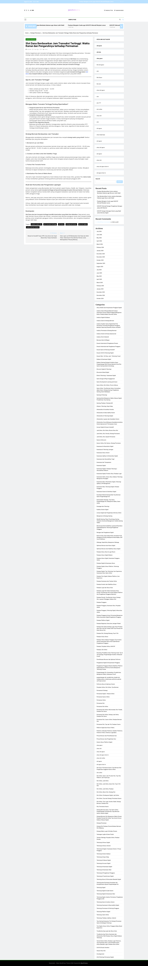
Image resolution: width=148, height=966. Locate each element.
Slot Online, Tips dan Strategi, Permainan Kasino (109, 798)
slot (98, 71)
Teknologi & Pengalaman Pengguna (106, 873)
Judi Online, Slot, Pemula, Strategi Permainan (108, 433)
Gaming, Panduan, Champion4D (105, 403)
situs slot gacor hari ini (103, 166)
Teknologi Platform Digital (103, 911)
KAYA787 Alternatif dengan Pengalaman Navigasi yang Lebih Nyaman (95, 1)
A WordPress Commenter (103, 222)
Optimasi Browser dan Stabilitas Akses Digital (108, 548)
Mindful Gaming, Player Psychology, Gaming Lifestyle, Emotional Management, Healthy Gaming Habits (110, 521)
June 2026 (99, 234)
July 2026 (99, 231)
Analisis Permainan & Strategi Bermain (106, 330)
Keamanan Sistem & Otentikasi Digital (106, 491)
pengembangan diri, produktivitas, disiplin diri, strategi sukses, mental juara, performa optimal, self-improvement (109, 679)
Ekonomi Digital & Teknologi (104, 369)
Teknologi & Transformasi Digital (105, 876)
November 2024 (101, 295)
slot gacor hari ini (101, 173)
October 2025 (100, 260)
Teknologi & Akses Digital (103, 842)
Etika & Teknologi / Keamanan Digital (106, 375)
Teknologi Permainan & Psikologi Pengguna (108, 908)
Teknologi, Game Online (103, 914)
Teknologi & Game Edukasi (103, 854)
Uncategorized (100, 954)
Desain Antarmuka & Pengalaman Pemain (107, 343)
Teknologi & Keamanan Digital (104, 866)
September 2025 (101, 263)
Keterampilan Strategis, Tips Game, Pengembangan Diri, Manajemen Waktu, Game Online (108, 501)
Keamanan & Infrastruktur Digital (105, 446)
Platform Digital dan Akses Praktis (105, 727)
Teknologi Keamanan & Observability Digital (108, 905)
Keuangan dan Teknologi (103, 506)
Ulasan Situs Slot (101, 950)
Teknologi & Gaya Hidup (103, 857)
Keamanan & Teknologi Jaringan (105, 449)
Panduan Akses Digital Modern (104, 555)
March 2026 (100, 244)
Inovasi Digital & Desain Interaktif (105, 427)
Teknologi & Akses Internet (104, 845)
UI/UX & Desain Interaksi (103, 947)
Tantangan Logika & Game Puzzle (105, 834)
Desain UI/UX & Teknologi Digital (105, 353)
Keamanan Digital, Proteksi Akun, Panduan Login (109, 473)
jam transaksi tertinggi (50, 224)
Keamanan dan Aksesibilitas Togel (105, 459)
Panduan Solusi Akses (102, 636)
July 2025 (99, 269)
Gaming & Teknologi (102, 395)
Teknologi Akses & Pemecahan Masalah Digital (109, 879)
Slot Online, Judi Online (103, 780)
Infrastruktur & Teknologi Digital (105, 416)
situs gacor (99, 745)
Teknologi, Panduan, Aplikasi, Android (106, 918)
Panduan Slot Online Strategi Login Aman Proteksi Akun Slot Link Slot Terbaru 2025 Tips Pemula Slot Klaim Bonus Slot (110, 628)
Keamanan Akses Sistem (103, 452)
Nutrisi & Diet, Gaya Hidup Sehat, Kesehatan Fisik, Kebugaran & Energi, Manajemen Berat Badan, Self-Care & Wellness (109, 537)
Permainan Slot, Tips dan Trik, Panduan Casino (109, 724)
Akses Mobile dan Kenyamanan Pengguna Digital (109, 307)
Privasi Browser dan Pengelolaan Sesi (106, 739)
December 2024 (101, 292)
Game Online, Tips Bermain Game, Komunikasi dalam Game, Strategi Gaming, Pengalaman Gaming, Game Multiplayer (108, 390)
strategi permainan (71, 224)
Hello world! (115, 222)
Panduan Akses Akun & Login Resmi (106, 552)
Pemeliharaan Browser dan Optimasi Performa (108, 659)
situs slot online (101, 758)
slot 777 (99, 103)
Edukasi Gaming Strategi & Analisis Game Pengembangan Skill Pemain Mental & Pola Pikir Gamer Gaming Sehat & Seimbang (109, 364)
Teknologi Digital (101, 887)
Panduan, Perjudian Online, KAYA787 (106, 646)
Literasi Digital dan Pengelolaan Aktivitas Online (109, 513)
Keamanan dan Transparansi (104, 462)
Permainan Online (101, 700)
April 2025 (99, 279)
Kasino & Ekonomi (101, 440)
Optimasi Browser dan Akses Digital (106, 545)
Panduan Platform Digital (103, 620)
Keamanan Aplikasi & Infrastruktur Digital (107, 456)
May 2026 (99, 238)
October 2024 (100, 298)
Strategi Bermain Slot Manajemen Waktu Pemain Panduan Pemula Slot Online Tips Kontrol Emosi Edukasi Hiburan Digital (109, 818)
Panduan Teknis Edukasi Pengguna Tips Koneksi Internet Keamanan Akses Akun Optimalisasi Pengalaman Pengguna (109, 641)
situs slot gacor (101, 90)
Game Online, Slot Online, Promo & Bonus (107, 385)
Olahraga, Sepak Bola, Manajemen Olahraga (108, 542)
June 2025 (99, 273)
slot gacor (99, 128)
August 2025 (100, 266)
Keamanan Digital (101, 465)
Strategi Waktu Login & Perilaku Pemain (107, 831)
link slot (99, 84)
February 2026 (100, 247)
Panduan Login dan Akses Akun (105, 587)
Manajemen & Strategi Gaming (104, 516)
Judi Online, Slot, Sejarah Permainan (106, 436)
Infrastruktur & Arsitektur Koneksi (105, 409)
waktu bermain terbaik (33, 227)
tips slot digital (83, 224)
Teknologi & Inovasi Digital (103, 863)
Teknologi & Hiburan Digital (104, 860)
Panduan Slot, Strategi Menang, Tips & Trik (107, 633)
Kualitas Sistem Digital (102, 509)
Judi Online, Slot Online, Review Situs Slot (107, 430)
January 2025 (100, 289)
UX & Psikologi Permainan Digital (105, 957)
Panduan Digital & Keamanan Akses (106, 563)
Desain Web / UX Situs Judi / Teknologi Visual (108, 356)
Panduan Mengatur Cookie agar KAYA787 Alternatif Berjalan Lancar (53, 25)
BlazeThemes (84, 963)
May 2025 (99, 276)
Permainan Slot (101, 703)
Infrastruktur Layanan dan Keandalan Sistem (108, 419)
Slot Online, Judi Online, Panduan (105, 789)
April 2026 (99, 241)
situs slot (99, 115)
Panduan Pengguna (101, 602)
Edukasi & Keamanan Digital (104, 359)
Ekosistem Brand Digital (103, 372)
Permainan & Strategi (102, 690)
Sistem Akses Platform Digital (104, 742)
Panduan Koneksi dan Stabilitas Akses (106, 584)
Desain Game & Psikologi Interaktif (106, 349)
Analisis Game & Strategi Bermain (105, 320)
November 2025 (101, 257)
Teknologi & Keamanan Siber (104, 870)
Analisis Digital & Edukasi (103, 317)
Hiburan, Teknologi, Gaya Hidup (105, 406)
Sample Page (72, 19)
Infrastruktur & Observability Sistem (106, 412)
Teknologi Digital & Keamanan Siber (106, 894)
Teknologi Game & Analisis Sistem (105, 902)
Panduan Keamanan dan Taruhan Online (107, 581)
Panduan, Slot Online (102, 649)
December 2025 (101, 253)
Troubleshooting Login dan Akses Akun (107, 931)
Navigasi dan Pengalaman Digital (105, 532)
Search (98, 179)
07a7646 (29, 49)
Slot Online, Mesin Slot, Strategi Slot (106, 792)
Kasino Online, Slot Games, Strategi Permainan (109, 443)
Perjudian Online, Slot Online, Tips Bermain (107, 687)
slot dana (61, 224)
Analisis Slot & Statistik (103, 337)
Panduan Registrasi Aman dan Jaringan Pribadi (109, 623)
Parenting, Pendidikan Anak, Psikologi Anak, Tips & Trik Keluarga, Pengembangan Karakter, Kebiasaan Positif (110, 654)
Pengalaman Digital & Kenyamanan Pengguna (108, 662)
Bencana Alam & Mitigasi (103, 340)
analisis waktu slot (36, 224)
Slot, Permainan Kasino (103, 806)
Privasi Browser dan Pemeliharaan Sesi (107, 735)
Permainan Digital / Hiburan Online (105, 693)
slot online (99, 109)
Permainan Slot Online (102, 706)
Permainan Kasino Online (103, 697)
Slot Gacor (99, 77)
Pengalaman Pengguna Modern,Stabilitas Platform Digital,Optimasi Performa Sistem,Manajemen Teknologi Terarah (109, 667)
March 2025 (100, 282)
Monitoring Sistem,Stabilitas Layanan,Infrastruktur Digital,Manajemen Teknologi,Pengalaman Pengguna (109, 527)
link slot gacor (100, 64)
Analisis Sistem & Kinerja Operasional (106, 333)
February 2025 (100, 285)
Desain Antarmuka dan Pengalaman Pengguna (108, 346)
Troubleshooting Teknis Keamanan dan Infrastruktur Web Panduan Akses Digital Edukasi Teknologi (109, 936)
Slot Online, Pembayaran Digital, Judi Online (108, 795)
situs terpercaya (101, 134)
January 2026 (100, 250)
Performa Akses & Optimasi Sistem (106, 684)
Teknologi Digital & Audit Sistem (105, 890)
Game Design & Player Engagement (106, 378)
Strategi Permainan (31, 39)
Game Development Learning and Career (107, 382)
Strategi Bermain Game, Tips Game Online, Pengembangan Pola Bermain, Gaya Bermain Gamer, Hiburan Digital (108, 811)
